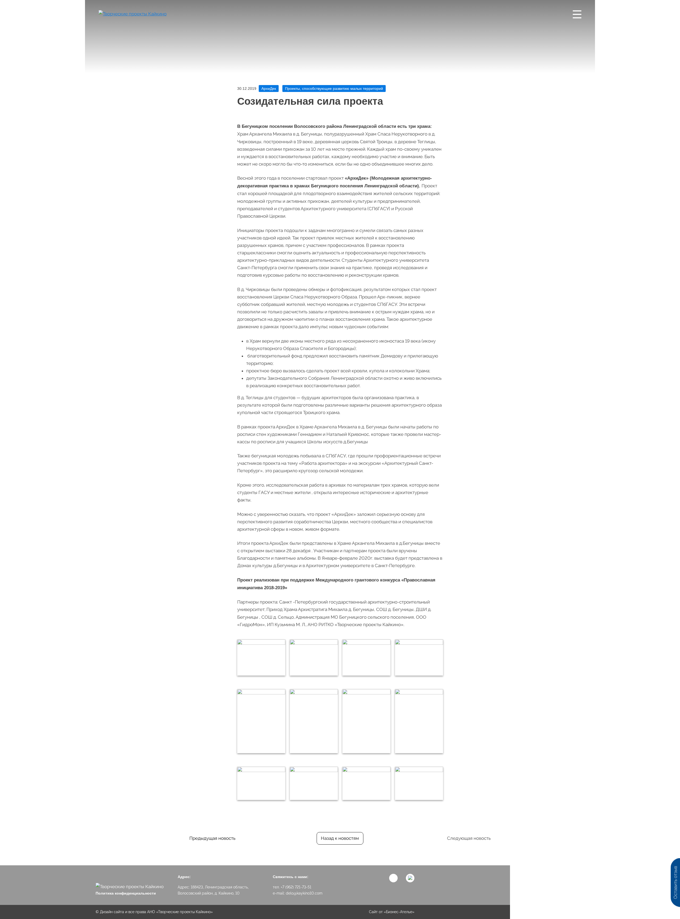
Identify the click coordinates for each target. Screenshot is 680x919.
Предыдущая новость (212, 838)
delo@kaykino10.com (304, 893)
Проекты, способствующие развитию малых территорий (334, 88)
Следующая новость (469, 838)
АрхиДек (268, 88)
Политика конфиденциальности (126, 893)
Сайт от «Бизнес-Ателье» (391, 912)
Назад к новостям (340, 838)
